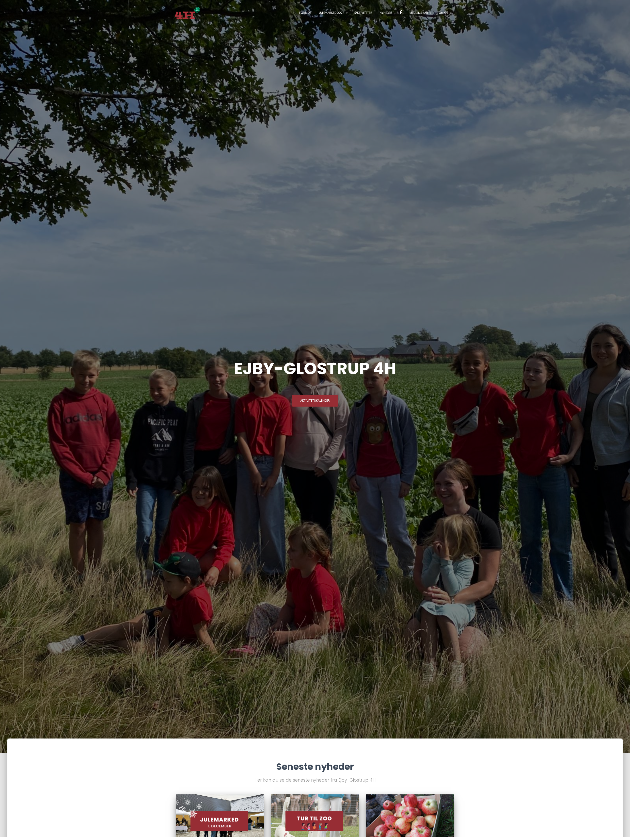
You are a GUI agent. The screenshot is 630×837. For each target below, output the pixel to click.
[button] (346, 13)
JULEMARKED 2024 (331, 13)
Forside (305, 13)
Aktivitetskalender (315, 400)
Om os (444, 13)
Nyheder (386, 13)
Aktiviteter (363, 13)
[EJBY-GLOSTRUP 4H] (187, 13)
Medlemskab (419, 13)
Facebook (401, 13)
